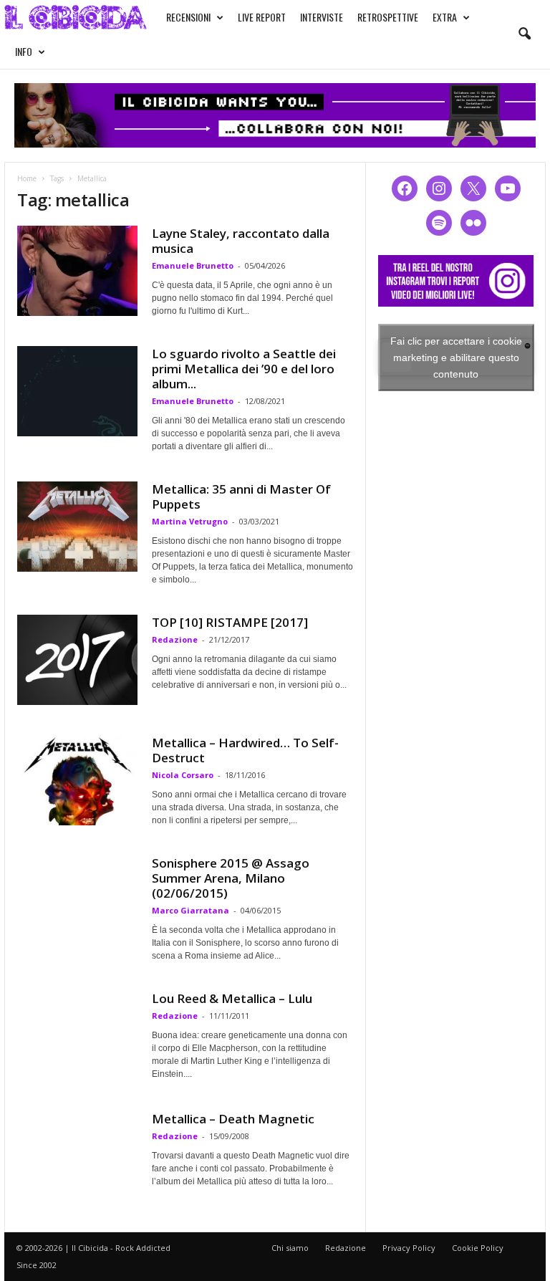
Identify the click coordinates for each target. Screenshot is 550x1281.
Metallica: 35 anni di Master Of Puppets (241, 496)
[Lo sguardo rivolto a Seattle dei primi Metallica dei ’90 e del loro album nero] (77, 391)
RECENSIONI (188, 16)
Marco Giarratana (190, 910)
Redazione (175, 639)
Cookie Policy (477, 1247)
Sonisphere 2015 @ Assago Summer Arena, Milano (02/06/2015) (230, 878)
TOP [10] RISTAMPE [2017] (230, 622)
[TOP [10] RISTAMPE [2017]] (77, 660)
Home (27, 178)
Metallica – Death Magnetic (233, 1118)
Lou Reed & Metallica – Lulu (232, 998)
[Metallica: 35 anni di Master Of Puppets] (77, 526)
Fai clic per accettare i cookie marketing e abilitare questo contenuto (456, 357)
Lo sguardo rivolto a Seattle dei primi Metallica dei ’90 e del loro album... (244, 368)
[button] (524, 34)
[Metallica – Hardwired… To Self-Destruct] (77, 780)
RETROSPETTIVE (387, 16)
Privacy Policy (408, 1247)
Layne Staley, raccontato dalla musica (240, 240)
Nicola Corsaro (182, 774)
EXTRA (445, 16)
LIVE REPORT (262, 16)
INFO (23, 51)
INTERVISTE (321, 16)
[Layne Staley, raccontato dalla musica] (77, 271)
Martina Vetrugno (190, 521)
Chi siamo (290, 1247)
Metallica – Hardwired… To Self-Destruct (245, 750)
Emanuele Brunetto (192, 265)
